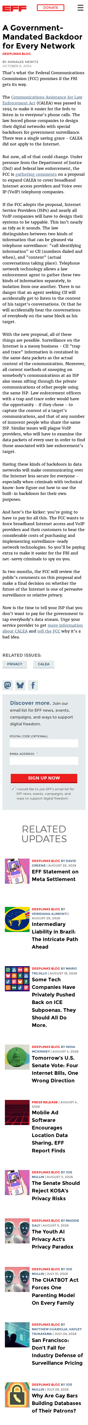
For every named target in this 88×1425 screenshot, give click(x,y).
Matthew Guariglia (49, 1329)
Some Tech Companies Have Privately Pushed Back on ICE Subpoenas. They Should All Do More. (54, 1002)
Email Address (22, 753)
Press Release (45, 1102)
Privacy (14, 664)
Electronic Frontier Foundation (15, 8)
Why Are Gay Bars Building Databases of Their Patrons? (56, 1403)
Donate (50, 8)
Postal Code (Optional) (28, 736)
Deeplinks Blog (46, 861)
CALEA (43, 664)
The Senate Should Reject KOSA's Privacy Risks (56, 1190)
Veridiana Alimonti (49, 914)
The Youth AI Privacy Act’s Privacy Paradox (52, 1239)
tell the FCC (48, 631)
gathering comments (36, 174)
